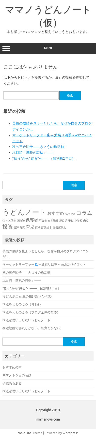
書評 (16, 227)
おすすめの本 (12, 367)
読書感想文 (59, 227)
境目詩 (63, 220)
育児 (30, 227)
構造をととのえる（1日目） (22, 304)
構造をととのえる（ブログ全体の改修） (31, 312)
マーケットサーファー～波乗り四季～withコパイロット (44, 264)
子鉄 (71, 220)
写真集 (43, 220)
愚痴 (86, 220)
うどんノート (24, 212)
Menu (48, 48)
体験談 (21, 220)
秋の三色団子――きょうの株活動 (38, 147)
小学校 (78, 220)
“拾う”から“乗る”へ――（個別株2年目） (43, 158)
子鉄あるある (12, 383)
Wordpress (71, 433)
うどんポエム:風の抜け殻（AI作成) (27, 296)
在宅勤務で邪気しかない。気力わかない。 (32, 328)
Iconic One (24, 433)
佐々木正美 (9, 220)
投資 (7, 226)
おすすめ (55, 213)
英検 (37, 227)
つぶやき (70, 213)
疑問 (22, 227)
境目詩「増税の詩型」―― (33, 153)
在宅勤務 (53, 220)
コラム (84, 213)
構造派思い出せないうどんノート (26, 320)
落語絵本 (46, 227)
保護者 (32, 220)
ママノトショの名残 (16, 375)
